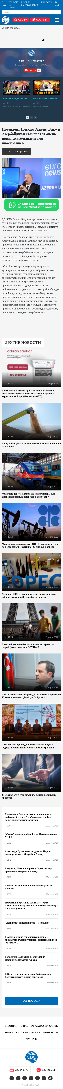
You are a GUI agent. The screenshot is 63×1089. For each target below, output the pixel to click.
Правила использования (30, 3)
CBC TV (22, 20)
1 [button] (27, 118)
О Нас (4, 3)
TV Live (57, 3)
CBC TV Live (21, 1070)
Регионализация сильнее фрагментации (16, 99)
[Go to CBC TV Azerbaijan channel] (31, 53)
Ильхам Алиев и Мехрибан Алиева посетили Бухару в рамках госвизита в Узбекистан (46, 99)
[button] (35, 117)
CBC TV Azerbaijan (31, 60)
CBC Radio (42, 20)
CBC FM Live (49, 1070)
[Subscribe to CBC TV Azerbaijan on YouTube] (32, 70)
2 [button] (31, 118)
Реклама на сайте (13, 5)
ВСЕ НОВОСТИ (31, 1000)
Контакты (46, 2)
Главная (11, 1026)
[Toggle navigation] (57, 19)
